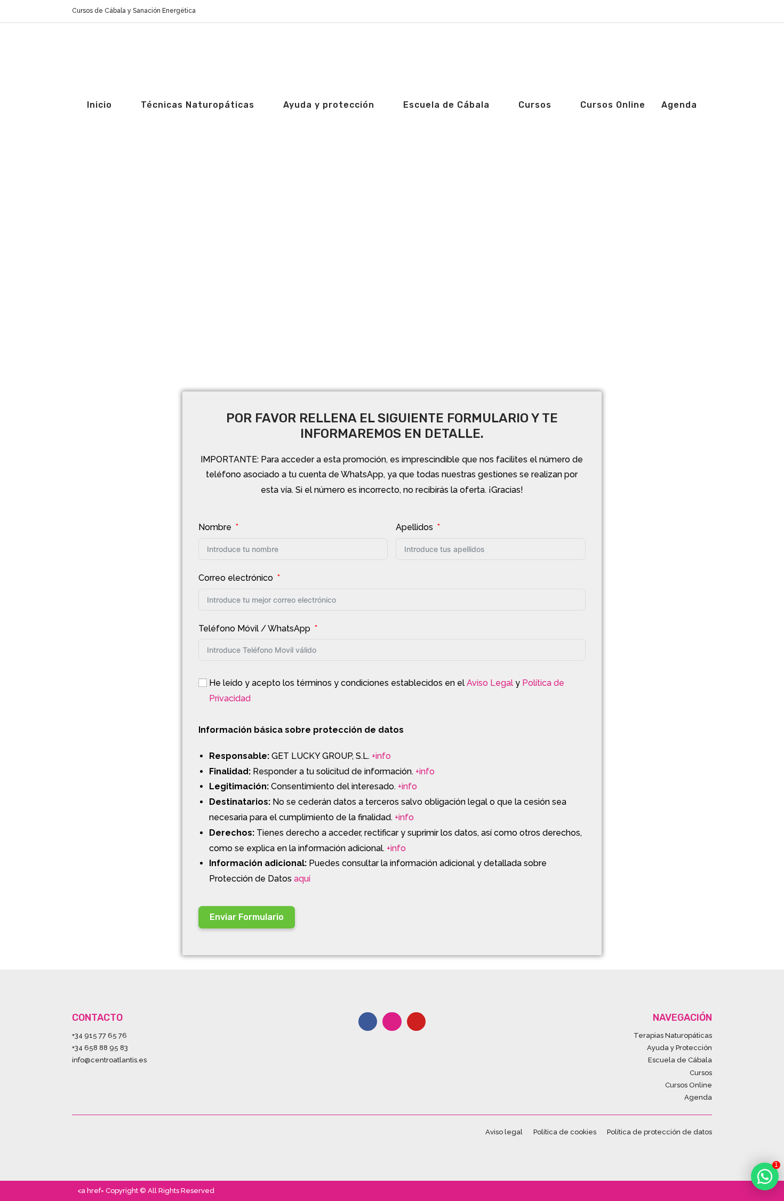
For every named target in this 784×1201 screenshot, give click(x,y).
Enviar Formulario (247, 917)
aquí (302, 879)
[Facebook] (367, 1021)
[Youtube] (416, 1021)
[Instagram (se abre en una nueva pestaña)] (697, 11)
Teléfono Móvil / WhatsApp (254, 628)
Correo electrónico (235, 578)
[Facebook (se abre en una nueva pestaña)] (684, 11)
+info (381, 756)
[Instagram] (391, 1021)
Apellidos (414, 527)
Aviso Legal (490, 683)
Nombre (214, 527)
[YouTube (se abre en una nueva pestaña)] (707, 11)
